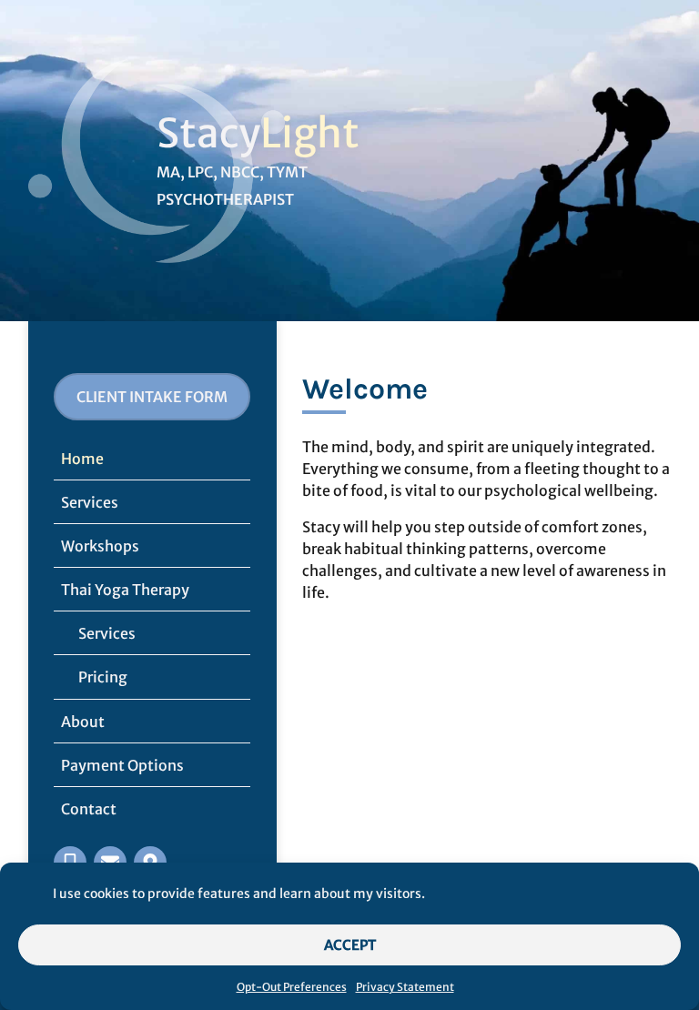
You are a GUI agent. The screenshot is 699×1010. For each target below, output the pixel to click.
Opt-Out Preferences (292, 987)
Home (82, 458)
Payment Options (122, 765)
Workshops (100, 546)
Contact (88, 809)
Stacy (208, 133)
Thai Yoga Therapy (125, 590)
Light (310, 133)
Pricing (102, 677)
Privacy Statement (405, 987)
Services (89, 502)
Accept (350, 945)
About (83, 721)
